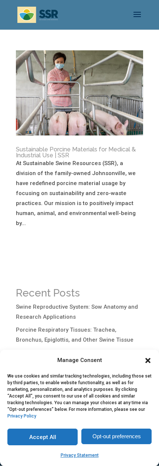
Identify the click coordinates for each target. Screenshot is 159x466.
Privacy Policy (21, 416)
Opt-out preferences (116, 436)
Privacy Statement (80, 455)
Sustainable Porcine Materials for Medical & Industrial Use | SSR (76, 152)
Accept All (42, 437)
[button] (148, 360)
